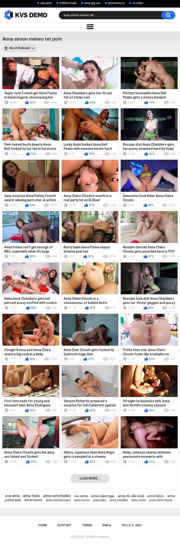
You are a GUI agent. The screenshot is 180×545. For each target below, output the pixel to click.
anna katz (99, 500)
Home (42, 525)
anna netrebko (119, 500)
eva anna (12, 496)
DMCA (106, 525)
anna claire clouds (160, 500)
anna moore (33, 500)
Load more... (90, 478)
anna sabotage (102, 496)
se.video (137, 3)
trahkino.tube (68, 3)
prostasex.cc (116, 3)
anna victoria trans (58, 500)
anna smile (138, 500)
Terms (87, 525)
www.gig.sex (92, 3)
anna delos (155, 496)
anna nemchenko (57, 496)
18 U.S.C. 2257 (131, 525)
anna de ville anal (131, 496)
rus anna (81, 496)
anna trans (31, 496)
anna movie (82, 500)
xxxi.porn (46, 3)
